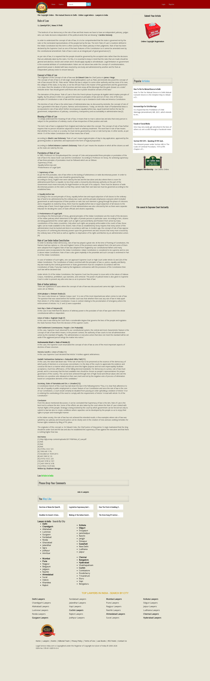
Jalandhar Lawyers (77, 602)
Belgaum (46, 566)
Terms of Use (89, 641)
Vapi (81, 581)
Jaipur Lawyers (150, 606)
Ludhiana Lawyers (151, 610)
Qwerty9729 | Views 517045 (51, 25)
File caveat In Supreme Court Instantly (152, 207)
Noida (45, 539)
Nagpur (46, 564)
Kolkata (82, 525)
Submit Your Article (152, 15)
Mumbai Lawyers (114, 599)
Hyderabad (84, 562)
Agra (44, 547)
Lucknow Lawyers (40, 610)
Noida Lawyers (39, 614)
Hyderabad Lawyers (152, 617)
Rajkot (45, 585)
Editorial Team (64, 641)
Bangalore (84, 560)
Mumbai (46, 558)
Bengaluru (84, 584)
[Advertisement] (152, 60)
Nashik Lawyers (113, 610)
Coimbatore (84, 570)
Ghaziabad (47, 542)
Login (163, 4)
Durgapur (83, 530)
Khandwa (46, 582)
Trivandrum (84, 576)
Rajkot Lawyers (76, 614)
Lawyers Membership (144, 169)
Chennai (83, 557)
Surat (44, 577)
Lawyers (46, 641)
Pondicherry (84, 573)
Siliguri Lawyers (150, 602)
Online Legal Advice (86, 15)
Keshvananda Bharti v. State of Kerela (52, 342)
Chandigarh (47, 526)
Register (171, 4)
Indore (45, 580)
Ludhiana (83, 549)
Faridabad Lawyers (77, 599)
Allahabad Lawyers (40, 606)
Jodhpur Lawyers (77, 617)
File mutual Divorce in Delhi (66, 15)
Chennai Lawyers (151, 614)
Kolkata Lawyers (150, 599)
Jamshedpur (84, 533)
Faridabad (46, 537)
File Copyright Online (46, 15)
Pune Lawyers (112, 602)
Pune (44, 561)
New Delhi (83, 546)
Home (53, 4)
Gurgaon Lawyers (40, 617)
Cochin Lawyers (76, 610)
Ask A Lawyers (83, 492)
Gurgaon (46, 534)
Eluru (81, 578)
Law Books (101, 641)
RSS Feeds (112, 641)
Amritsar (46, 553)
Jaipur (81, 552)
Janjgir (82, 538)
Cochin (82, 568)
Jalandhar (46, 545)
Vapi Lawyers (75, 606)
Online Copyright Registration (152, 41)
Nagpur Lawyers (113, 606)
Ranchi (82, 535)
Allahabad (46, 529)
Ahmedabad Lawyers (115, 614)
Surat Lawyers (112, 617)
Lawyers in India (101, 15)
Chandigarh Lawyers (41, 602)
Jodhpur (46, 550)
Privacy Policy (77, 641)
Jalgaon (45, 569)
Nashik (45, 572)
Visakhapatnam (86, 565)
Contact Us (122, 641)
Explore (61, 4)
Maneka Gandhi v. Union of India (50, 352)
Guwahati (83, 543)
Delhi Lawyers (38, 599)
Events (53, 641)
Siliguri (82, 527)
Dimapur (83, 541)
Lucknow (46, 531)
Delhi (44, 523)
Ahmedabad (47, 574)
